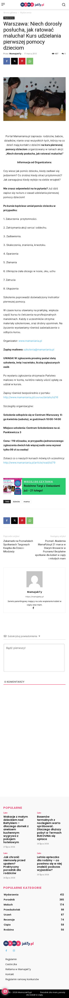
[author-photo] (34, 587)
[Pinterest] (22, 61)
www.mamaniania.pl (30, 340)
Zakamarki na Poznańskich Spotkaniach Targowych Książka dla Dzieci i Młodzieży (18, 546)
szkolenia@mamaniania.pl (39, 349)
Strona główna (10, 12)
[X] (14, 61)
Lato (5, 812)
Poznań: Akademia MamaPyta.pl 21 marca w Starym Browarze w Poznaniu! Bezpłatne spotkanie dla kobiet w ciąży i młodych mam (50, 550)
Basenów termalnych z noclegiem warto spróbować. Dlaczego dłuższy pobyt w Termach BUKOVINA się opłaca (49, 828)
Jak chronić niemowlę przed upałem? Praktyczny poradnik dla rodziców (14, 865)
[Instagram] (14, 951)
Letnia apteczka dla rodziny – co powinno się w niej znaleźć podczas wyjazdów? (49, 863)
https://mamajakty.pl (34, 596)
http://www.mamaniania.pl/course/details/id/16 (30, 397)
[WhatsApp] (29, 61)
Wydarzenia (25, 12)
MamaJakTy (15, 53)
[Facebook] (6, 61)
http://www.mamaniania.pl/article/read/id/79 (29, 462)
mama (27, 501)
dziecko (16, 501)
